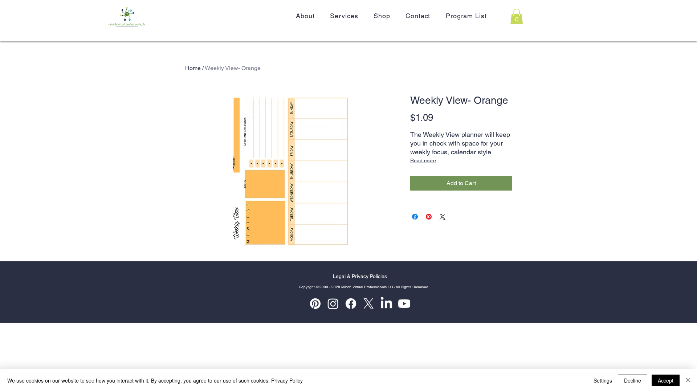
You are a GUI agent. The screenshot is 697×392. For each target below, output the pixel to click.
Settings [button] (603, 380)
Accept (665, 380)
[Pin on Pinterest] (428, 216)
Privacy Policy (287, 380)
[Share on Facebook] (415, 216)
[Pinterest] (315, 304)
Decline (632, 380)
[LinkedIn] (386, 304)
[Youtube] (404, 304)
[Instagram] (333, 304)
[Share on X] (442, 216)
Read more (423, 160)
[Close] (688, 380)
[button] (516, 16)
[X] (369, 304)
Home (193, 68)
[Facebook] (351, 304)
